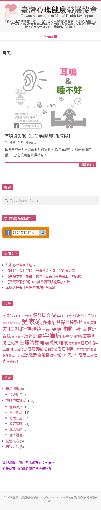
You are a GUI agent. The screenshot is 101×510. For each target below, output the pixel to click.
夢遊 (86, 323)
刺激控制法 (79, 316)
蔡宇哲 (16, 355)
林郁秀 (78, 337)
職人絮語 (16, 429)
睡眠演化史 (18, 349)
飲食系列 (12, 361)
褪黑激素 (29, 355)
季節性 (46, 329)
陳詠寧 (61, 355)
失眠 (94, 322)
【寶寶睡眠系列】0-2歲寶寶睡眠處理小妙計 (38, 282)
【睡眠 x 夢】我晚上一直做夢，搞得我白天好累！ (42, 270)
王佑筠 (13, 342)
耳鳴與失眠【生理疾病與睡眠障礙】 (38, 136)
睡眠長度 (35, 349)
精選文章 (12, 441)
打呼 (20, 336)
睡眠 (63, 342)
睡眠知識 (16, 418)
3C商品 (7, 315)
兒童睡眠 (61, 315)
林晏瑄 (68, 336)
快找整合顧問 (81, 497)
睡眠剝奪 (74, 343)
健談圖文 (42, 315)
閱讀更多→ (87, 164)
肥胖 (8, 355)
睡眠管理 (31, 142)
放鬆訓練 (33, 336)
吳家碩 (31, 321)
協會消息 (16, 394)
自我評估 (12, 446)
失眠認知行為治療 (22, 328)
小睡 (77, 329)
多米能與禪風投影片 (63, 323)
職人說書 (16, 435)
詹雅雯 (43, 355)
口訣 (90, 315)
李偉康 (52, 335)
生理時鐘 (29, 342)
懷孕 (14, 336)
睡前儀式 (49, 343)
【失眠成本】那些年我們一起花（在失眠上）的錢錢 (44, 276)
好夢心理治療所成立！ (22, 265)
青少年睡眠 (76, 355)
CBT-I (18, 315)
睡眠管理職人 (16, 401)
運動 (53, 355)
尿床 (84, 329)
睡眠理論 (16, 412)
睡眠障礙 (65, 349)
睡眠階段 (50, 349)
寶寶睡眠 (61, 328)
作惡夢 (28, 316)
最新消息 (12, 388)
